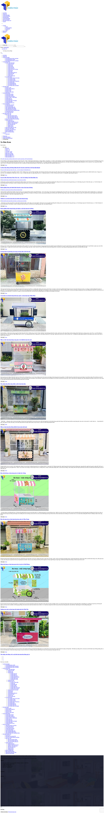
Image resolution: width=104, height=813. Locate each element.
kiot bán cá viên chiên (9, 712)
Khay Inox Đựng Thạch (12, 739)
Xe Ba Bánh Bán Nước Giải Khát (11, 666)
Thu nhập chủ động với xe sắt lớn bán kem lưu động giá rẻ (15, 654)
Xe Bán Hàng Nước (14, 679)
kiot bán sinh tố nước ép (10, 709)
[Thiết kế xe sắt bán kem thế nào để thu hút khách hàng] (11, 189)
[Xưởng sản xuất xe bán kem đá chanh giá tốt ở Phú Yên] (24, 601)
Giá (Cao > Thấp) (8, 152)
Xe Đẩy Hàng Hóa (11, 696)
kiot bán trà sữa (8, 710)
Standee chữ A (10, 748)
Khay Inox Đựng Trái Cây (13, 740)
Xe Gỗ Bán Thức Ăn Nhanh (13, 706)
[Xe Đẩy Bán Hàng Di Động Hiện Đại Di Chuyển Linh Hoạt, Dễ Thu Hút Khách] (16, 158)
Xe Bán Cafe (10, 671)
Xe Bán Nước (10, 672)
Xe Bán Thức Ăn (11, 681)
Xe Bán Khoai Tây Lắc (9, 723)
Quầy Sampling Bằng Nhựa (10, 731)
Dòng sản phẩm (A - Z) (9, 155)
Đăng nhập (5, 31)
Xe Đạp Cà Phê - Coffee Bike (11, 717)
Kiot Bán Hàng (6, 17)
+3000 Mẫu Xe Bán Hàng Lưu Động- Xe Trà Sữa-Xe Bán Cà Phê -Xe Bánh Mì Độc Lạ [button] (18, 755)
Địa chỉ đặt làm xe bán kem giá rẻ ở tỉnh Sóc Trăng (13, 473)
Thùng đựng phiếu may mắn (10, 752)
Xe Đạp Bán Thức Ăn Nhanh (11, 721)
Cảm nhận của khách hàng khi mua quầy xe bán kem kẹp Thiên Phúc (17, 295)
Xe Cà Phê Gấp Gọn (9, 727)
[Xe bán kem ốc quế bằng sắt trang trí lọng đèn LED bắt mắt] (23, 243)
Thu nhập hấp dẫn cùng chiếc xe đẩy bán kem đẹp (13, 383)
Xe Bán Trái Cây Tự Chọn (13, 689)
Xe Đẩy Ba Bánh (6, 15)
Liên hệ (4, 21)
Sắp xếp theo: (3, 145)
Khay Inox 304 (8, 738)
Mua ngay (2, 165)
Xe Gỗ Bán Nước (11, 702)
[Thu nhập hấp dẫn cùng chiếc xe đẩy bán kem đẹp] (23, 375)
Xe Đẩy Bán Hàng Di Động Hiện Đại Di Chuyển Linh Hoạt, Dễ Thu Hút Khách (20, 167)
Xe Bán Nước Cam (14, 677)
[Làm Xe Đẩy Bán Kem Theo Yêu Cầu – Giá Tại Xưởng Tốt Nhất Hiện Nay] (15, 169)
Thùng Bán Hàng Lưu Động (10, 725)
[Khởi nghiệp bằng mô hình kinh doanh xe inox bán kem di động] (13, 179)
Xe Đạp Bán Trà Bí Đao (10, 716)
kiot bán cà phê (8, 708)
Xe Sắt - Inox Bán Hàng (10, 669)
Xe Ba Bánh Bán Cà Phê (10, 665)
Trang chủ (5, 13)
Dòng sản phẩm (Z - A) (9, 156)
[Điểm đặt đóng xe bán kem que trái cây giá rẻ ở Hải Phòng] (24, 556)
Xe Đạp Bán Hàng (6, 18)
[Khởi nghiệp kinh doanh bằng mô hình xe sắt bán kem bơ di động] (13, 200)
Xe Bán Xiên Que (13, 686)
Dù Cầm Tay (7, 735)
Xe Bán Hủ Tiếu (11, 694)
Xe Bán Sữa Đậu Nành (14, 676)
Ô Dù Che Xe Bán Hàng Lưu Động (12, 737)
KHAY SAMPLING (9, 750)
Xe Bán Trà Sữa (11, 670)
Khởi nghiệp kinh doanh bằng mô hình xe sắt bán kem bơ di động (16, 208)
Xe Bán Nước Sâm (14, 675)
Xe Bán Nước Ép (13, 673)
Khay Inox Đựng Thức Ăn (13, 741)
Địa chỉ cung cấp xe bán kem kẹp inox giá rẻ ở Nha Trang (14, 519)
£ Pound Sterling (8, 27)
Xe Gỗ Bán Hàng (8, 697)
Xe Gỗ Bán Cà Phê (11, 699)
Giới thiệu (5, 12)
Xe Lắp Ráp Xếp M (9, 729)
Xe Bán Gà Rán (13, 685)
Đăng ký (4, 32)
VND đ (6, 29)
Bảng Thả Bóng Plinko (9, 751)
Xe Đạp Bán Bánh (9, 722)
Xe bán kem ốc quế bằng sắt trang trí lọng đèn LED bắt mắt (15, 251)
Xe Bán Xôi (12, 683)
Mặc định (7, 148)
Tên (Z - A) (7, 150)
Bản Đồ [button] (2, 776)
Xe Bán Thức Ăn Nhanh (15, 687)
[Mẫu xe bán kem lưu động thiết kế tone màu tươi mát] (23, 419)
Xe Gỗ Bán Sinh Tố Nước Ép (13, 701)
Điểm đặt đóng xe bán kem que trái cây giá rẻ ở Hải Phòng (15, 564)
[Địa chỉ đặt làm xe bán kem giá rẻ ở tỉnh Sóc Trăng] (24, 464)
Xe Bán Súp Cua (8, 718)
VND (4, 25)
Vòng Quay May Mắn (9, 753)
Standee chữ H (11, 749)
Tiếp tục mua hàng (4, 811)
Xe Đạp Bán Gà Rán (9, 715)
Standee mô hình (11, 743)
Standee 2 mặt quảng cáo (12, 745)
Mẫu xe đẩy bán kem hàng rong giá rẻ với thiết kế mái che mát (16, 339)
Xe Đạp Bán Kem (8, 720)
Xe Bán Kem (10, 690)
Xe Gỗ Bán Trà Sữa (12, 700)
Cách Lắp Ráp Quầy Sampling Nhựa (12, 732)
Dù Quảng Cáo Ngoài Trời (10, 736)
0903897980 (6, 47)
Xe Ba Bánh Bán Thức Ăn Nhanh (12, 667)
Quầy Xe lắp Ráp (6, 19)
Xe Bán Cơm (10, 695)
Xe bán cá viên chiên (14, 682)
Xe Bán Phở (10, 692)
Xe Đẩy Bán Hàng (6, 16)
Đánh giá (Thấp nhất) (9, 154)
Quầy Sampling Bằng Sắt (10, 730)
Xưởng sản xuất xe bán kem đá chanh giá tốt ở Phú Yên (14, 609)
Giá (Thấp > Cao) (8, 151)
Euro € (6, 26)
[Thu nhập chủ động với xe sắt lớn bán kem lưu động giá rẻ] (24, 646)
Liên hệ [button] (2, 760)
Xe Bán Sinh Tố (13, 674)
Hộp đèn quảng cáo (11, 746)
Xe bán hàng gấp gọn (9, 726)
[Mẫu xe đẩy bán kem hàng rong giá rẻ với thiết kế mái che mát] (23, 331)
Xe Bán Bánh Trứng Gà (12, 693)
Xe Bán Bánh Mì (13, 684)
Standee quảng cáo (9, 742)
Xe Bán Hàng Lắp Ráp (9, 728)
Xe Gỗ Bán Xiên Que (12, 704)
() (4, 48)
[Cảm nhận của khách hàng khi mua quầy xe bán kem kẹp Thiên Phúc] (23, 286)
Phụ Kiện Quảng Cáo (7, 20)
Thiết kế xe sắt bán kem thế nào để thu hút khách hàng (14, 198)
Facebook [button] (2, 771)
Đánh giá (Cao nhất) (9, 153)
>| (3, 659)
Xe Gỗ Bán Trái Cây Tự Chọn (14, 698)
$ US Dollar (7, 28)
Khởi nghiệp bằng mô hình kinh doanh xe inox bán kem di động (16, 187)
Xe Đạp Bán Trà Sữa (9, 714)
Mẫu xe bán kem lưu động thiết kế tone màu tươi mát (13, 427)
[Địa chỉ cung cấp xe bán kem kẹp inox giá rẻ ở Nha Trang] (24, 510)
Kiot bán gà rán (8, 711)
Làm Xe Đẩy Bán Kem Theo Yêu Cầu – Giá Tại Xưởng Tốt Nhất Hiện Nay (19, 177)
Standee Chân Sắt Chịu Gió (13, 744)
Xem (6, 165)
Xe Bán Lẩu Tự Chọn (14, 688)
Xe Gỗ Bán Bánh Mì (12, 703)
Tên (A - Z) (7, 149)
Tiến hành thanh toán (12, 811)
